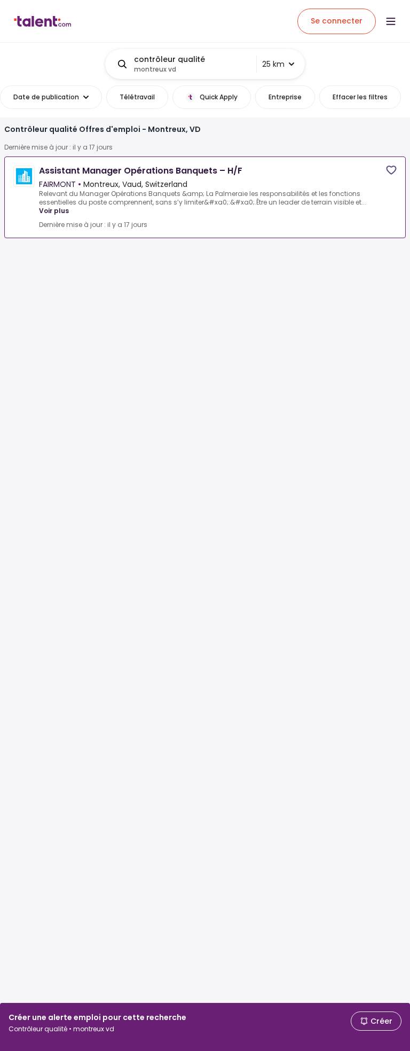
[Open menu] (390, 21)
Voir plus (54, 210)
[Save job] (391, 170)
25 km (273, 64)
